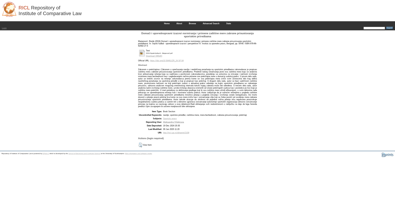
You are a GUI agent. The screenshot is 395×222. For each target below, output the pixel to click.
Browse (192, 23)
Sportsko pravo (170, 118)
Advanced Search (211, 23)
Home (167, 23)
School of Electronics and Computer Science (84, 153)
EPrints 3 (46, 153)
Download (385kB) (154, 56)
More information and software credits (138, 153)
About (179, 23)
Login (4, 28)
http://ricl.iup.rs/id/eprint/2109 (176, 133)
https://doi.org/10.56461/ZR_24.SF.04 (167, 60)
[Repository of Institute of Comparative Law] (9, 9)
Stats (228, 23)
